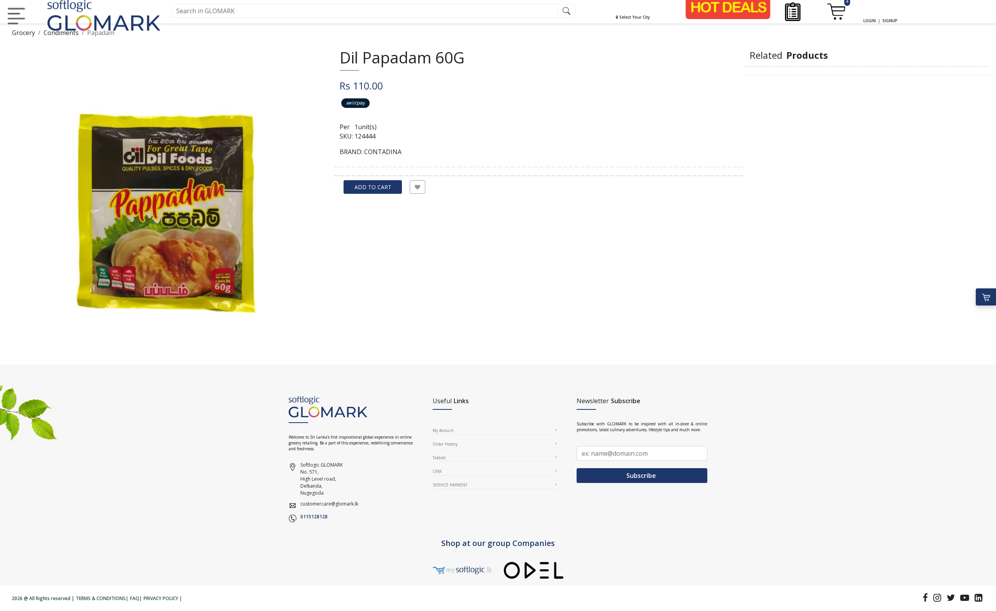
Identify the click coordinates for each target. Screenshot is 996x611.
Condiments (61, 32)
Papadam (100, 32)
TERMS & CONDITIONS (101, 598)
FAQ (134, 598)
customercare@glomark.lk (329, 503)
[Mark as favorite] (417, 187)
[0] (836, 11)
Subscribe (642, 475)
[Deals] (728, 7)
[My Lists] (792, 11)
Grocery (23, 32)
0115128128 (314, 516)
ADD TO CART (372, 187)
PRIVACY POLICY (161, 598)
